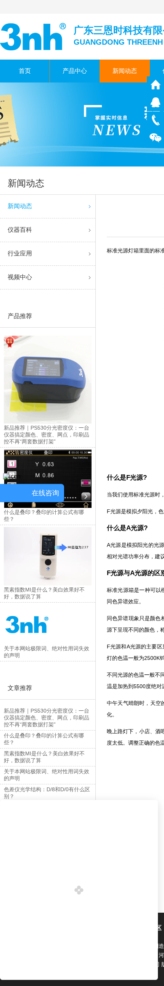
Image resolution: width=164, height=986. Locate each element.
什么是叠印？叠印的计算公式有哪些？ (44, 738)
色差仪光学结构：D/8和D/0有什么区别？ (47, 792)
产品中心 (75, 71)
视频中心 (20, 277)
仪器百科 (20, 229)
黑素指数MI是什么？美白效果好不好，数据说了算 (44, 756)
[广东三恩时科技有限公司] (34, 36)
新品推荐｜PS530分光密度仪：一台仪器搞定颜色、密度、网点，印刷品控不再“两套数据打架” (46, 717)
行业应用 (20, 253)
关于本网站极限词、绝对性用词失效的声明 (46, 774)
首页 (25, 71)
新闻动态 (125, 71)
